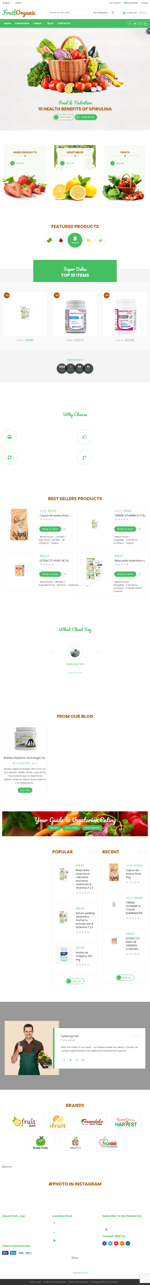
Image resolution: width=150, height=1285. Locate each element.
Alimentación (46, 536)
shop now (65, 117)
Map (145, 2)
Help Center (41, 1263)
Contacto (64, 23)
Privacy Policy (82, 1263)
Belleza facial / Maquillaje (122, 538)
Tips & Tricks (71, 827)
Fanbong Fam (75, 664)
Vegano (55, 542)
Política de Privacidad (55, 1281)
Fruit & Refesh (68, 1040)
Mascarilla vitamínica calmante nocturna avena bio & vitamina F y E (84, 879)
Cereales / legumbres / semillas (52, 538)
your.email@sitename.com (73, 1240)
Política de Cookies (78, 1281)
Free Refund (27, 455)
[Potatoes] (101, 240)
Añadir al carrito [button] (50, 529)
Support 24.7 (103, 455)
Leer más (25, 790)
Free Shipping (28, 434)
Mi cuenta (115, 2)
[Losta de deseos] (65, 529)
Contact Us (118, 1263)
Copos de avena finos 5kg (57, 515)
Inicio (7, 23)
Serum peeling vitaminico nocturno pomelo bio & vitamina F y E (85, 920)
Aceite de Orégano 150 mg (84, 956)
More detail (87, 117)
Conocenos (22, 23)
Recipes (54, 827)
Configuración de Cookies (104, 1281)
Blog (50, 23)
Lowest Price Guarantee (110, 434)
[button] (93, 897)
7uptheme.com (80, 1272)
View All (20, 163)
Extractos (61, 585)
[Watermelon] (49, 240)
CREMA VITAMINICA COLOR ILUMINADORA (134, 908)
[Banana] (89, 240)
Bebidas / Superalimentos (52, 583)
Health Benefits (92, 827)
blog (94, 1263)
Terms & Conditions (61, 1263)
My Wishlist (132, 2)
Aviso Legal (35, 1281)
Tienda (37, 23)
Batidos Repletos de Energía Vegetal (27, 758)
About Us (104, 1263)
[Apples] (61, 240)
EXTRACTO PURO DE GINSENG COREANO (65, 560)
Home (29, 1263)
